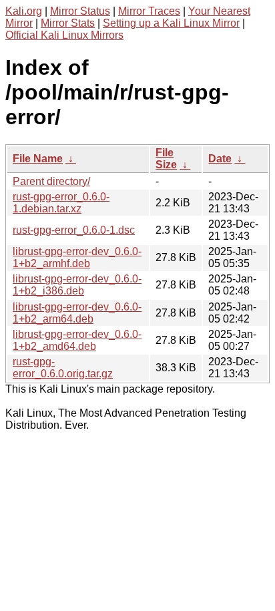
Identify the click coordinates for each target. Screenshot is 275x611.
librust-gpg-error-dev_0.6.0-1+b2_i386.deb (77, 284)
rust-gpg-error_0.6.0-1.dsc (74, 230)
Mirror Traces (149, 11)
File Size (166, 158)
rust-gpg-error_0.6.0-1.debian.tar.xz (61, 202)
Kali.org (23, 11)
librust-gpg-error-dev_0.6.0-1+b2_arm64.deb (77, 313)
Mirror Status (80, 11)
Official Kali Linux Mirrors (64, 35)
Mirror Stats (68, 23)
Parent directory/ (51, 181)
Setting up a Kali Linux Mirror (171, 23)
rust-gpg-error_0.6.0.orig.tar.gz (63, 367)
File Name (38, 158)
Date (220, 158)
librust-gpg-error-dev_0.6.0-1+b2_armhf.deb (77, 257)
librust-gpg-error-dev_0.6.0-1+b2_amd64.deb (77, 340)
